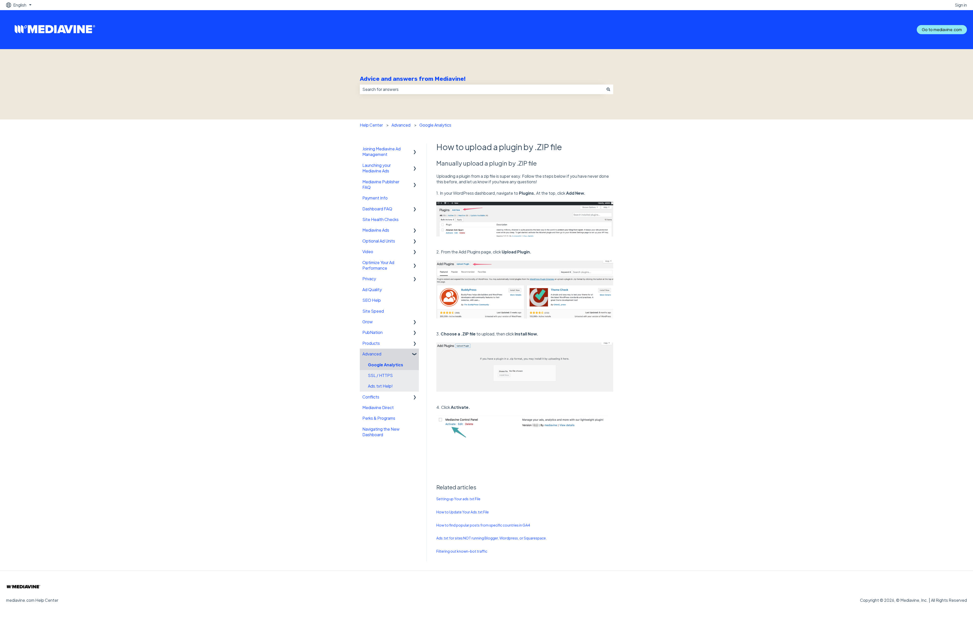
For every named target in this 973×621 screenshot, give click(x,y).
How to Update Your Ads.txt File (462, 512)
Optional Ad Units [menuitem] (378, 241)
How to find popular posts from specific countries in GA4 (483, 525)
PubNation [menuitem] (372, 332)
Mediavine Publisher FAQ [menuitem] (380, 184)
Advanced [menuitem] (371, 353)
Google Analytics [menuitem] (385, 364)
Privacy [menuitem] (369, 278)
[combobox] (482, 89)
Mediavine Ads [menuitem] (375, 230)
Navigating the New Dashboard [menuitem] (381, 431)
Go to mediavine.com (942, 29)
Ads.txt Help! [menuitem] (380, 386)
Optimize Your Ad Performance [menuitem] (378, 265)
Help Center (371, 125)
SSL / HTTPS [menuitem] (380, 375)
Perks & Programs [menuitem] (378, 418)
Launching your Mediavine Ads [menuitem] (376, 168)
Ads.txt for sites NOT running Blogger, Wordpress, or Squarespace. (491, 538)
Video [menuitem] (367, 251)
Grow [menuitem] (367, 321)
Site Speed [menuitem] (373, 311)
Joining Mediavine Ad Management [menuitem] (381, 151)
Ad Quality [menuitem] (372, 289)
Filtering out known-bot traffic (461, 551)
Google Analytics (435, 125)
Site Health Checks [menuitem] (380, 219)
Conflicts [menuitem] (370, 396)
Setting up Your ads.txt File (458, 498)
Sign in (961, 5)
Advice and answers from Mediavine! (412, 78)
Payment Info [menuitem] (375, 198)
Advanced (400, 125)
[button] (415, 149)
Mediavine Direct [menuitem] (378, 407)
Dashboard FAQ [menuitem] (377, 208)
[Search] (608, 89)
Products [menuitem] (371, 343)
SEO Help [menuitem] (371, 300)
